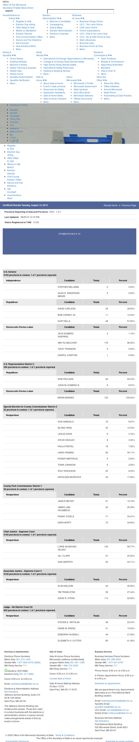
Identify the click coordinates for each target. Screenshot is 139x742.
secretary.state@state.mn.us (24, 683)
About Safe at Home (53, 83)
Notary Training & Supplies (23, 67)
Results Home (111, 205)
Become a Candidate (60, 21)
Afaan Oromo (16, 131)
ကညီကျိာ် (14, 140)
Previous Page (129, 205)
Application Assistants (54, 92)
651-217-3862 (27, 673)
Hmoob (13, 112)
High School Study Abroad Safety (59, 64)
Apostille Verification (20, 80)
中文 (12, 125)
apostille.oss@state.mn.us (108, 706)
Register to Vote (23, 21)
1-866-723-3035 (70, 665)
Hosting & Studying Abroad (56, 70)
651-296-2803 (114, 659)
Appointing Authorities (112, 64)
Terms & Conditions (65, 735)
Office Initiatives (111, 86)
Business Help (87, 42)
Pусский (14, 121)
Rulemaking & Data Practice (118, 95)
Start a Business (88, 39)
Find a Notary (16, 58)
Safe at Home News (53, 95)
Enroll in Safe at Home (54, 86)
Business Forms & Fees (91, 45)
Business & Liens (76, 17)
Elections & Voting (14, 17)
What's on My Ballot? (26, 30)
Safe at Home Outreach (54, 98)
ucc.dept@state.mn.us (117, 709)
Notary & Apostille (7, 54)
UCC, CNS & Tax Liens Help (94, 33)
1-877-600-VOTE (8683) (29, 662)
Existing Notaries (18, 61)
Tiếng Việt (15, 118)
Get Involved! (22, 42)
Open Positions (108, 58)
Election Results (24, 33)
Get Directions (11, 691)
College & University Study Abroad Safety (63, 61)
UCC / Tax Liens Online (91, 24)
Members (105, 67)
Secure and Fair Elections (28, 39)
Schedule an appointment (107, 683)
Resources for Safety (53, 89)
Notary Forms (16, 73)
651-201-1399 (77, 662)
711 (25, 665)
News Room (110, 92)
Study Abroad (39, 54)
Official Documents (83, 98)
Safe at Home (39, 78)
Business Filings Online (91, 21)
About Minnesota (71, 78)
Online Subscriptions (90, 30)
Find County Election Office (29, 36)
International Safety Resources (58, 67)
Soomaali (14, 115)
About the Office (101, 78)
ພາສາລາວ (14, 128)
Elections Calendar (59, 33)
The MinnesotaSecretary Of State (18, 6)
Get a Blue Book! (82, 92)
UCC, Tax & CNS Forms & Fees (95, 36)
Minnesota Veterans (83, 95)
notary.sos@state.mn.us (120, 712)
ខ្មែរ (11, 134)
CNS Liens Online (88, 27)
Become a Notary (18, 64)
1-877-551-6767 (115, 662)
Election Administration (50, 17)
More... (19, 49)
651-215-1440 (23, 659)
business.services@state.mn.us (116, 700)
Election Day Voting (25, 24)
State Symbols (81, 89)
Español (14, 109)
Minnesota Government (85, 86)
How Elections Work (26, 45)
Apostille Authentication (21, 76)
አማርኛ (13, 137)
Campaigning (56, 24)
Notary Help (16, 70)
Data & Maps (56, 27)
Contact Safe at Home (60, 678)
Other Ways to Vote (25, 27)
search (9, 10)
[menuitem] (26, 32)
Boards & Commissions (100, 54)
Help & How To (108, 70)
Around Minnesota (113, 89)
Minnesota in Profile (83, 83)
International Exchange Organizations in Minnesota (68, 58)
